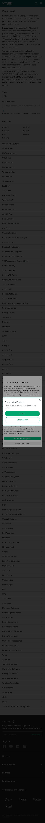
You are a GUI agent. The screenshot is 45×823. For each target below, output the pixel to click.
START (22, 413)
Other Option (22, 419)
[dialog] (22, 411)
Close (40, 400)
